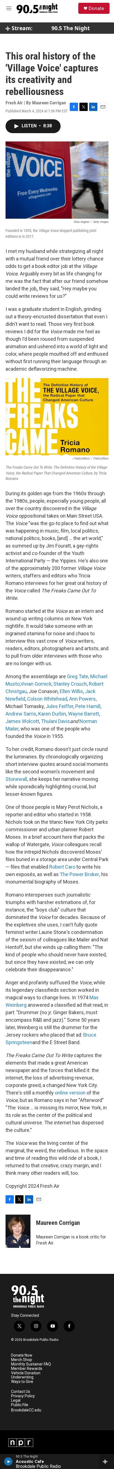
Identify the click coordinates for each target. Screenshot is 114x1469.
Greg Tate (77, 676)
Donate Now (21, 1355)
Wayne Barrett (83, 714)
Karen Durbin (52, 714)
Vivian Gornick (35, 684)
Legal (15, 1400)
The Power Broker (79, 874)
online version (70, 1093)
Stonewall (16, 779)
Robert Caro (62, 867)
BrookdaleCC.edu (26, 1410)
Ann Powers (82, 699)
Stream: (21, 28)
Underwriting (22, 1377)
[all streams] (106, 1461)
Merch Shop (21, 1360)
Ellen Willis (71, 691)
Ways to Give (22, 1382)
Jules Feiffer (59, 706)
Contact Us (20, 1392)
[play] (8, 1461)
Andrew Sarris (21, 714)
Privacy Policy (23, 1396)
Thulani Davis (55, 721)
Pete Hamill (87, 706)
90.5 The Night (70, 28)
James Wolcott (22, 721)
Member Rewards (26, 1369)
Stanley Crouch (70, 684)
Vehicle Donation (25, 1373)
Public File (19, 1405)
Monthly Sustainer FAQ (31, 1364)
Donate (96, 8)
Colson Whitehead (47, 699)
